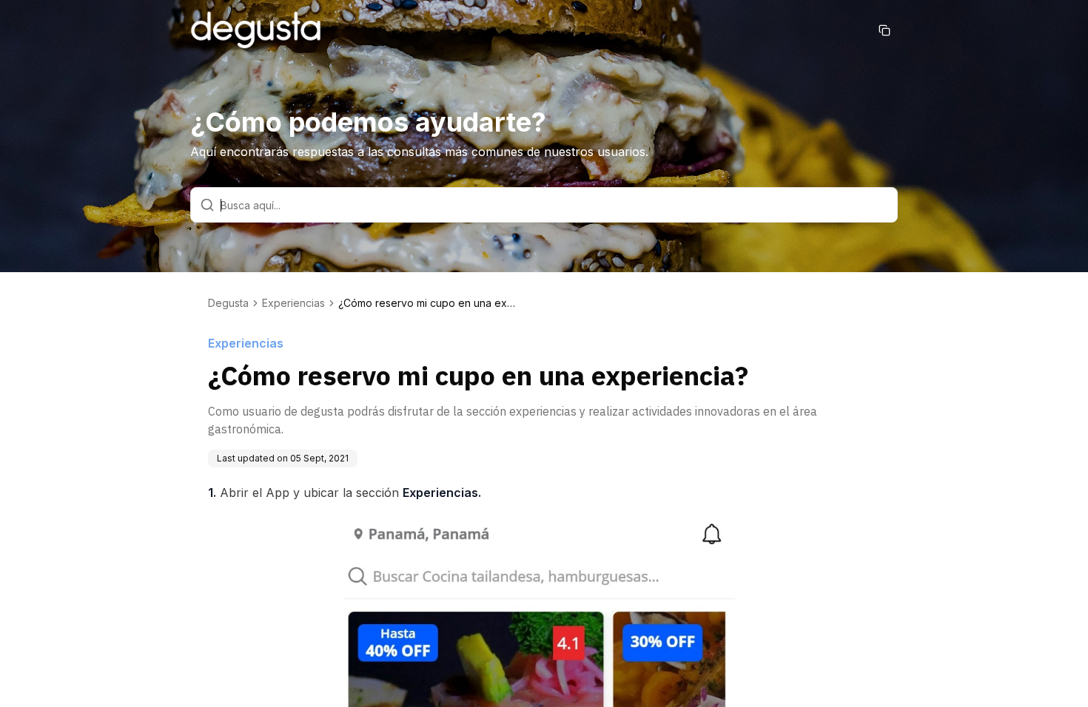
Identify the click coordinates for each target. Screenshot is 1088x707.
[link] (427, 303)
